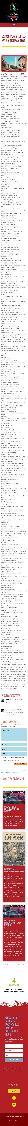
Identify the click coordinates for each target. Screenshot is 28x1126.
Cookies (17, 1120)
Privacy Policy (9, 1070)
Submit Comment (20, 763)
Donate (14, 1091)
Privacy (10, 1120)
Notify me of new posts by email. (11, 760)
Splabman (8, 710)
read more (6, 827)
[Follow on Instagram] (14, 1105)
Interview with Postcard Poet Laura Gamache (12, 923)
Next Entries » (21, 964)
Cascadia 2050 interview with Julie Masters (12, 809)
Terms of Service (17, 1070)
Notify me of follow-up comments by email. (14, 757)
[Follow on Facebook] (14, 1098)
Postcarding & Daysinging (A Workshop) (14, 870)
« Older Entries (6, 964)
